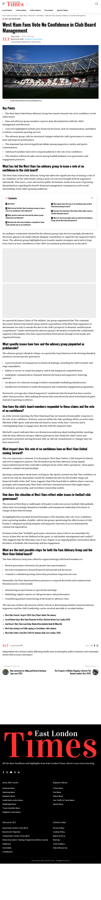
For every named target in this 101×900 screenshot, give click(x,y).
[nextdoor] (21, 772)
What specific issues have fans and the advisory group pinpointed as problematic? (24, 216)
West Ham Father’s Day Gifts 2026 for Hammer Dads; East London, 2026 (32, 632)
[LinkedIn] (18, 772)
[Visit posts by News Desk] (6, 39)
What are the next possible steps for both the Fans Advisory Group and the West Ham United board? (72, 219)
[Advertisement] (49, 265)
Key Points (11, 203)
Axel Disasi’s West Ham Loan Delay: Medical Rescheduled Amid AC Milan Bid (33, 623)
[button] (4, 3)
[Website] (91, 646)
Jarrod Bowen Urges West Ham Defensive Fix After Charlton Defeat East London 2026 (37, 619)
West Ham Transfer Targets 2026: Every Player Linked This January (30, 615)
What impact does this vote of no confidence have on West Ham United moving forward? (71, 205)
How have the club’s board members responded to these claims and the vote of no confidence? (25, 223)
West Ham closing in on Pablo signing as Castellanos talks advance (30, 628)
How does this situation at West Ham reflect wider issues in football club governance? (71, 212)
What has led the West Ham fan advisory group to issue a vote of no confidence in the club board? (25, 209)
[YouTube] (11, 772)
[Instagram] (97, 646)
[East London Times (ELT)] (15, 3)
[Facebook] (94, 646)
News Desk (15, 36)
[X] (7, 772)
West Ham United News (12, 19)
